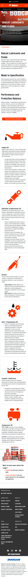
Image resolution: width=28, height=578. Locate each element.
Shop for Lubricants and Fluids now (14, 119)
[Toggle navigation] (2, 5)
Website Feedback (20, 530)
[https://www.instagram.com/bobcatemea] (12, 551)
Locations (18, 503)
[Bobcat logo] (13, 5)
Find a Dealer (4, 503)
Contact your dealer (10, 475)
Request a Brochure (6, 509)
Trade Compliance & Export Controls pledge (6, 537)
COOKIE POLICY (4, 527)
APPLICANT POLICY (5, 530)
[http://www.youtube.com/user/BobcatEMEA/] (16, 551)
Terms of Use (4, 533)
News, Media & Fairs (20, 506)
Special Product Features (19, 516)
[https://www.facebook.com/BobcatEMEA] (8, 551)
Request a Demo (5, 506)
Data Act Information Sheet (7, 542)
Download (8, 470)
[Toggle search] (25, 5)
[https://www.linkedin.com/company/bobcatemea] (20, 551)
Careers (17, 500)
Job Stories (18, 512)
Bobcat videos (19, 509)
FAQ (16, 527)
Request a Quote (5, 500)
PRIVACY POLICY (5, 524)
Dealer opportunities (21, 524)
